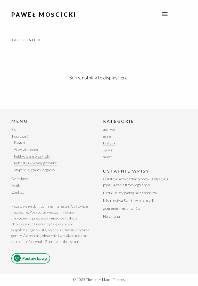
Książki (19, 142)
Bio (13, 129)
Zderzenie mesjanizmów (122, 208)
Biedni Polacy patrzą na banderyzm (130, 193)
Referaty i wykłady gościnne (35, 163)
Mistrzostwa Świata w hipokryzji (128, 200)
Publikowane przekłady (32, 156)
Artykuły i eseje (26, 149)
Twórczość (19, 136)
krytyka (109, 143)
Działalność (20, 178)
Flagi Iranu (111, 216)
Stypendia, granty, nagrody (34, 170)
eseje (107, 136)
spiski (107, 150)
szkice (107, 156)
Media (16, 185)
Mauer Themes (113, 279)
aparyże (109, 129)
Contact (17, 192)
